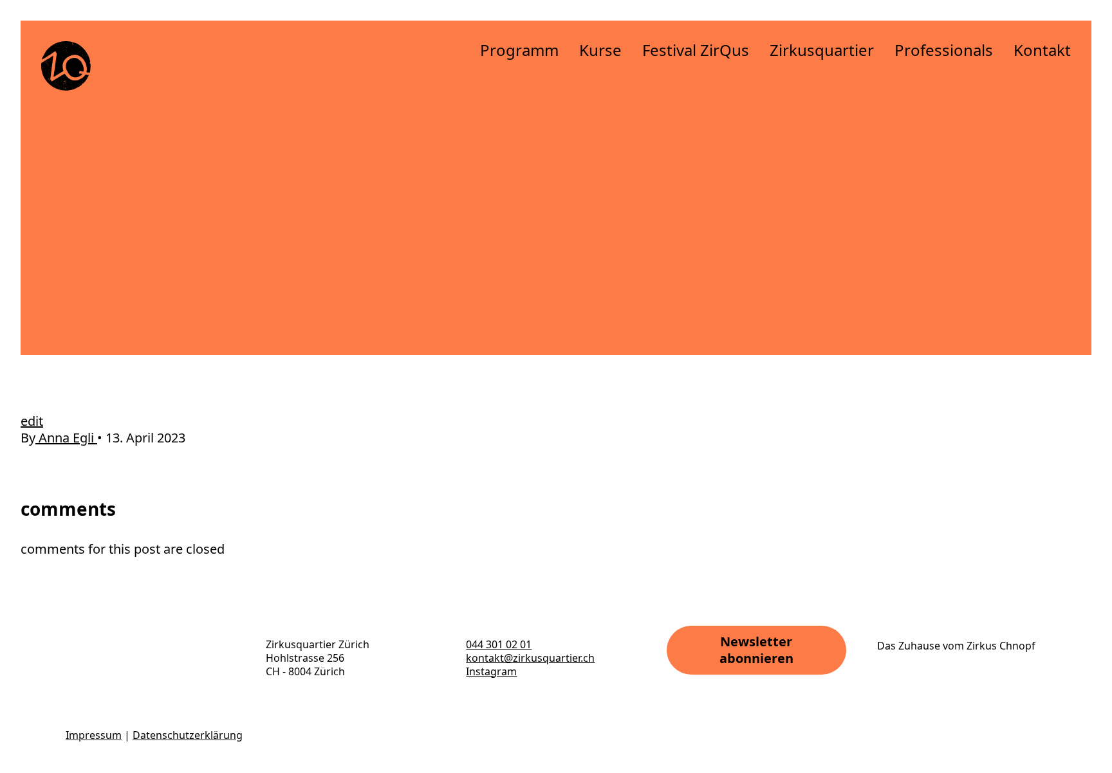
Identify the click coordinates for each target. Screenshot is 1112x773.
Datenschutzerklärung (188, 735)
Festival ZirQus (695, 49)
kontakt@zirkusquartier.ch (530, 658)
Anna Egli (66, 437)
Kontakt (1042, 49)
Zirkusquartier (822, 49)
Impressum (94, 735)
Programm (519, 49)
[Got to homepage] (66, 66)
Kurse (600, 49)
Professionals (943, 49)
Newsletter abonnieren (756, 650)
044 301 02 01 (499, 644)
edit (32, 421)
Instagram (491, 671)
